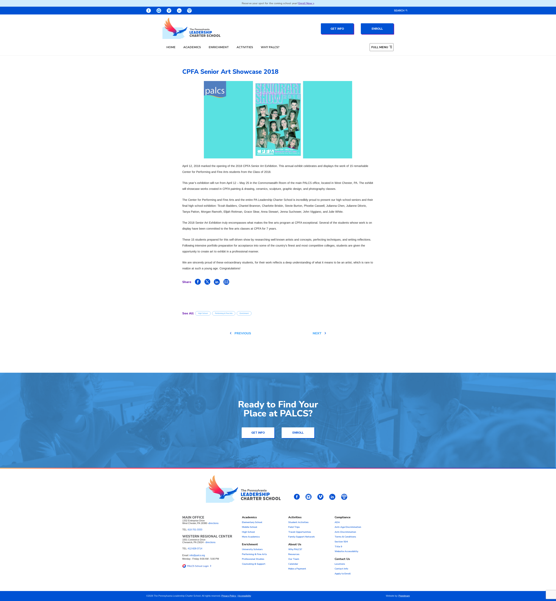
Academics (192, 47)
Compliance (343, 517)
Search (399, 10)
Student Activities (298, 522)
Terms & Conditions (345, 537)
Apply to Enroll (343, 573)
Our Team (293, 559)
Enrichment (219, 47)
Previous (242, 333)
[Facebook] (148, 10)
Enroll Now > (306, 3)
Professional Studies (253, 559)
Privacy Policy (229, 596)
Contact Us (342, 559)
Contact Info (341, 569)
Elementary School (252, 522)
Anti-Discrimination (345, 532)
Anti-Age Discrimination (348, 527)
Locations (340, 564)
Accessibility (244, 596)
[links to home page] (191, 28)
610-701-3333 (195, 529)
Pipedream (404, 596)
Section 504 (341, 542)
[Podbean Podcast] (189, 10)
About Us (294, 544)
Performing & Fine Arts (224, 313)
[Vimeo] (169, 10)
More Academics (251, 537)
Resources (293, 554)
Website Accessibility (346, 551)
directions (213, 523)
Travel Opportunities (299, 532)
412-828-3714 (195, 548)
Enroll (377, 29)
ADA (337, 522)
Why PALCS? (270, 47)
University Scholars (252, 549)
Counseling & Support (253, 564)
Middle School (249, 527)
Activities (245, 47)
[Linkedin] (179, 10)
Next (317, 333)
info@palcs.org (197, 555)
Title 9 (338, 546)
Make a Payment (297, 569)
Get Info (337, 29)
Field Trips (294, 527)
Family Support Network (301, 537)
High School (203, 313)
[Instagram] (159, 10)
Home (170, 47)
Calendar (293, 564)
